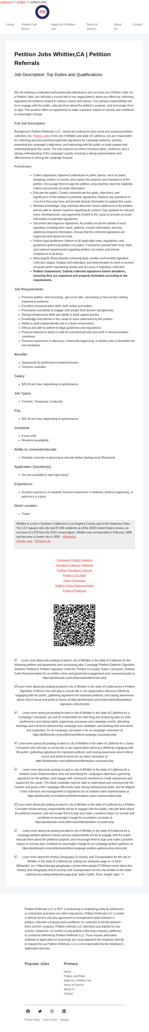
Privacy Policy (32, 1019)
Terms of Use (50, 1019)
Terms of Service (91, 26)
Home (10, 24)
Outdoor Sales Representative (74, 585)
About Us (118, 26)
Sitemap (64, 1019)
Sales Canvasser (74, 580)
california (6, 2)
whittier (21, 2)
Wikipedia (69, 536)
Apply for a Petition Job (63, 26)
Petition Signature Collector (74, 570)
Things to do (43, 541)
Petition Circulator (74, 575)
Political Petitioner (74, 590)
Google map (24, 541)
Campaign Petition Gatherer (74, 560)
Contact (137, 24)
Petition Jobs (41, 135)
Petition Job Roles (29, 26)
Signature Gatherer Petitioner (74, 565)
